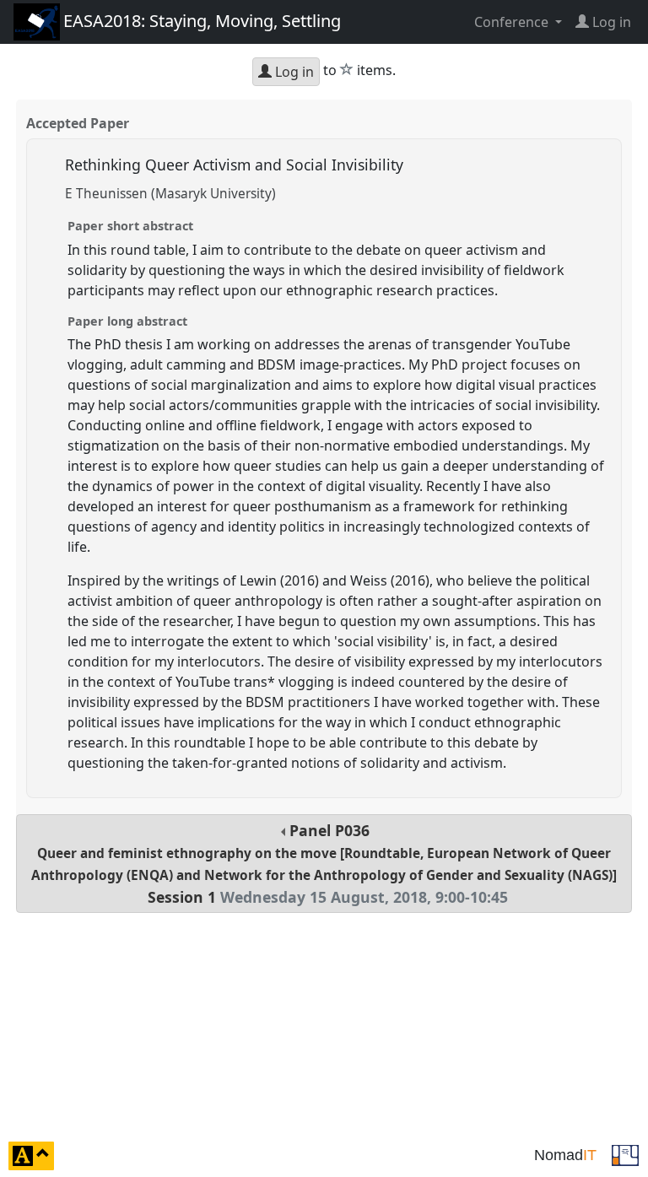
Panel (324, 863)
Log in (293, 71)
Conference (513, 22)
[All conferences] (625, 1154)
